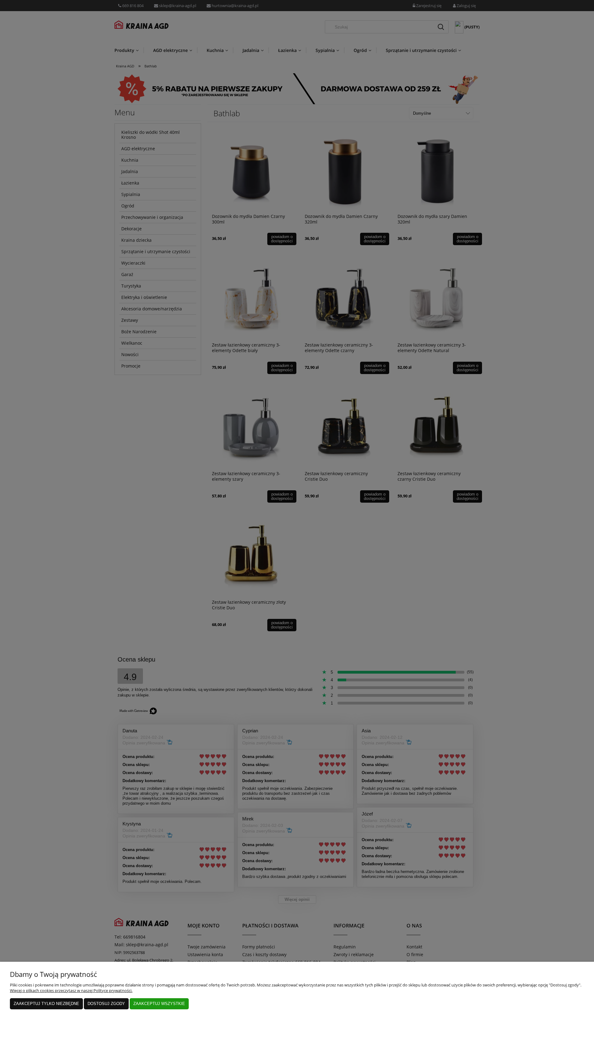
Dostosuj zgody (106, 1003)
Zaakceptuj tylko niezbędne (46, 1003)
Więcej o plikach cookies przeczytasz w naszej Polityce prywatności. (71, 990)
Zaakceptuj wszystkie (159, 1003)
